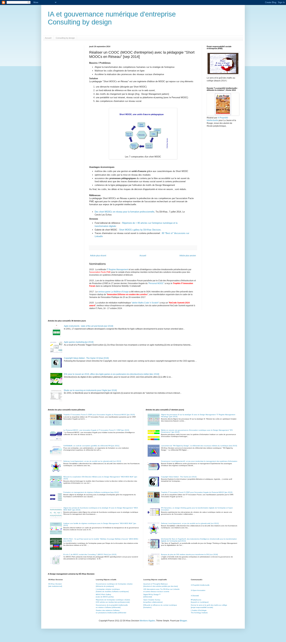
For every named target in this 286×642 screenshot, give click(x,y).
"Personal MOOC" (156, 283)
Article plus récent (98, 255)
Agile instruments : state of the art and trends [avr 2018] (88, 326)
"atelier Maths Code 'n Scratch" (145, 303)
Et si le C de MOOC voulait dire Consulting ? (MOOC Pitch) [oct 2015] (89, 554)
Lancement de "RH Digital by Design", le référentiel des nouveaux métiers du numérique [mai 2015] (199, 446)
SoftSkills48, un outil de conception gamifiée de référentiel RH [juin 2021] (91, 446)
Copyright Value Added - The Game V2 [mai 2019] (86, 358)
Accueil (48, 38)
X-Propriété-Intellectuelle (200, 585)
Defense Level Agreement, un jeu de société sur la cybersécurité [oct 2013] (92, 461)
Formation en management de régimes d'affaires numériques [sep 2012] (91, 492)
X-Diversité (195, 596)
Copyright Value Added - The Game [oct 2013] (178, 477)
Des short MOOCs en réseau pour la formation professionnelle (124, 211)
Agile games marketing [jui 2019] (78, 342)
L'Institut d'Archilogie (199, 610)
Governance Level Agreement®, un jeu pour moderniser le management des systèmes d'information (199, 461)
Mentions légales (147, 621)
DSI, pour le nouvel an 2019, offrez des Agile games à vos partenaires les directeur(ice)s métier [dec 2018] (111, 374)
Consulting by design (65, 38)
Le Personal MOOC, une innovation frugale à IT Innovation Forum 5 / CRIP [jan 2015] (96, 430)
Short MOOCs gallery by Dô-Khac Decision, (141, 229)
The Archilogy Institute (199, 613)
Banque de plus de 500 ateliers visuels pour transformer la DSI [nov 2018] (189, 554)
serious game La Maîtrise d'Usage (113, 291)
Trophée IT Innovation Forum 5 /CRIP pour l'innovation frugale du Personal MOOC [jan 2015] (99, 414)
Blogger (183, 621)
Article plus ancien (187, 255)
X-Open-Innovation (198, 590)
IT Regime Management (118, 269)
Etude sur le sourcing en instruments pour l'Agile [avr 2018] (90, 390)
